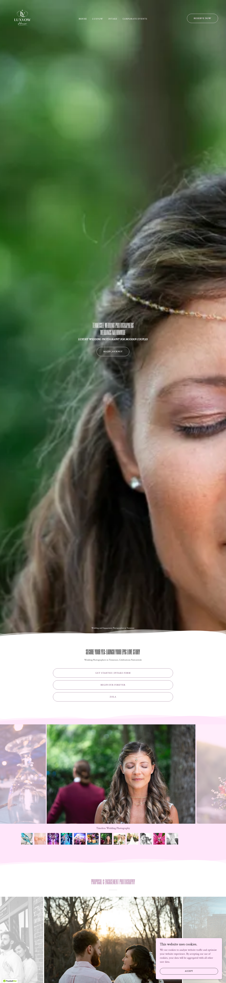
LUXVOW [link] (97, 18)
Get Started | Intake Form (113, 673)
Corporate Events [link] (135, 18)
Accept (189, 971)
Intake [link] (112, 18)
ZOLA (113, 696)
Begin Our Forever (113, 684)
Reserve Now (202, 18)
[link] (22, 18)
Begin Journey (113, 351)
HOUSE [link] (83, 18)
